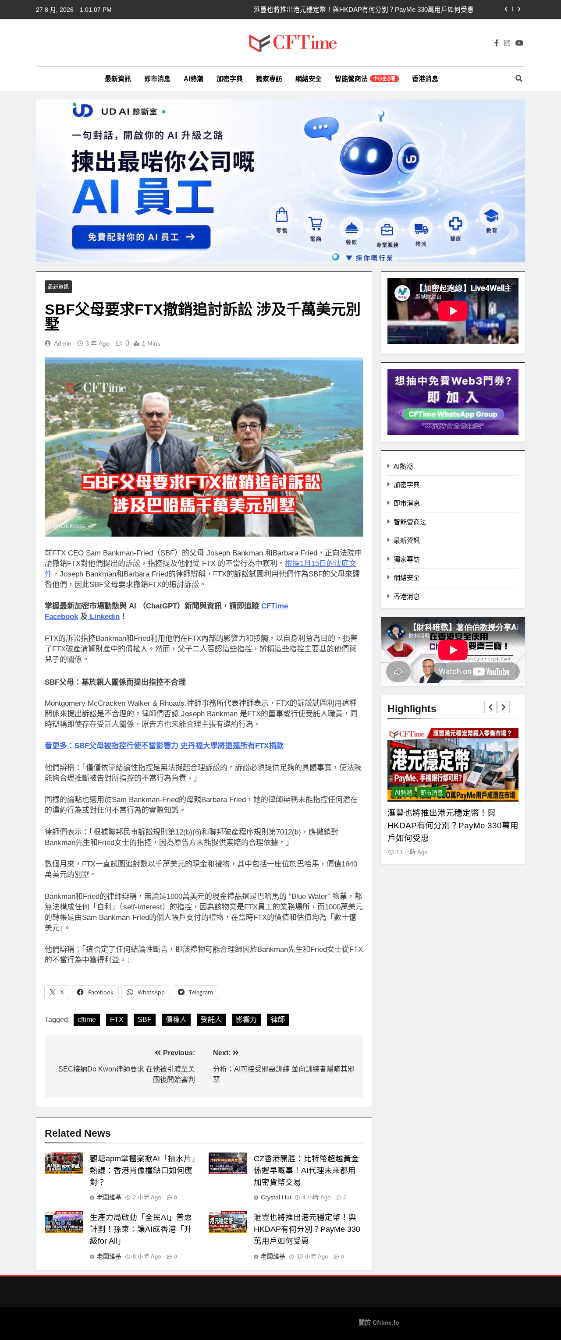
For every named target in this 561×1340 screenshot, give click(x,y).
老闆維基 (109, 1197)
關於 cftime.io (379, 1322)
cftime (87, 1019)
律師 (278, 1019)
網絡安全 (308, 78)
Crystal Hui (276, 1197)
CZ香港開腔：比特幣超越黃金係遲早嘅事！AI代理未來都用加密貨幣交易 (306, 1170)
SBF (145, 1019)
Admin (62, 343)
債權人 (176, 1019)
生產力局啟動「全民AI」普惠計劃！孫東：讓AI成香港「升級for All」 (141, 1229)
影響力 (246, 1019)
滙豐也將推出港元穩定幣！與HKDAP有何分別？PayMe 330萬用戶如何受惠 (364, 9)
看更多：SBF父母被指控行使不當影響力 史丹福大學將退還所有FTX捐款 (164, 746)
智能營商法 (365, 78)
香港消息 (425, 78)
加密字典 (230, 78)
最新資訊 (118, 78)
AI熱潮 (193, 78)
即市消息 (157, 78)
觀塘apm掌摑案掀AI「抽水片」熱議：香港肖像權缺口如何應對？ (144, 1170)
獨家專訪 (269, 78)
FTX (117, 1019)
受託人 (211, 1019)
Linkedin (105, 616)
